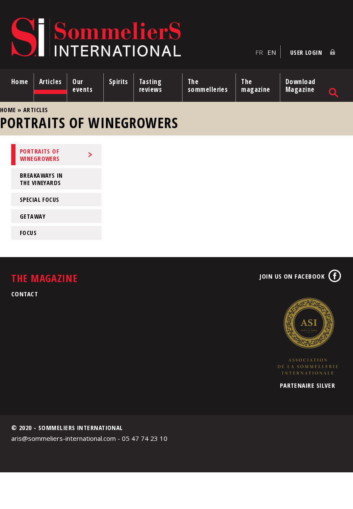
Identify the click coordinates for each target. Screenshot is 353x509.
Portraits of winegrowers (40, 155)
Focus (28, 233)
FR (259, 52)
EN (271, 52)
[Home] (131, 37)
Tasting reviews (150, 85)
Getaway (32, 216)
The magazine (255, 85)
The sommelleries (208, 85)
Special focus (39, 199)
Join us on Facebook (292, 276)
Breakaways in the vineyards (41, 179)
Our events (82, 85)
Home (19, 81)
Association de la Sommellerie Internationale (307, 336)
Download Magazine (300, 85)
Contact (24, 293)
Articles (50, 81)
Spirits (118, 81)
